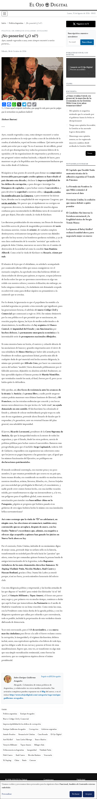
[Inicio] (48, 5)
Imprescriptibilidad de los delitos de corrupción (22, 724)
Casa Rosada (43, 735)
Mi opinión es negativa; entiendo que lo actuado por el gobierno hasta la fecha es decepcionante (81, 116)
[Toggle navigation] (5, 13)
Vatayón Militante (10, 745)
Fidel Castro (8, 755)
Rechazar (75, 794)
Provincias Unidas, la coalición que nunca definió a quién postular (80, 203)
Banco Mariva (40, 740)
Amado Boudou (9, 735)
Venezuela (48, 755)
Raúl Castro (20, 755)
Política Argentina (16, 23)
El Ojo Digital (56, 735)
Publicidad (81, 780)
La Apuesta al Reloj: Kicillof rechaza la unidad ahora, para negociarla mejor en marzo (80, 232)
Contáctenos (49, 780)
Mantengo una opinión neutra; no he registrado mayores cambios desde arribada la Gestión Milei (80, 141)
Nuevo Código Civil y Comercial (16, 719)
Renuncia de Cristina (26, 735)
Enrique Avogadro (27, 714)
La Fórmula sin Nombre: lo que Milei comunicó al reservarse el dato (79, 190)
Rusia (24, 760)
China (16, 760)
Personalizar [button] (7, 794)
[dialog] (48, 790)
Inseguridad (32, 750)
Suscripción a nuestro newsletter (78, 35)
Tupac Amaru (25, 745)
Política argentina (10, 714)
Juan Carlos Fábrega (24, 740)
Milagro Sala (39, 745)
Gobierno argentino (49, 729)
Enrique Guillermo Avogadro (14, 729)
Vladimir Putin (45, 750)
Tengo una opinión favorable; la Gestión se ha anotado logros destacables (82, 128)
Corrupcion (33, 729)
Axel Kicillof (8, 740)
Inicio (4, 23)
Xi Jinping (7, 760)
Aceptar (88, 794)
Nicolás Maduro (34, 755)
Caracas (32, 760)
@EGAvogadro (55, 677)
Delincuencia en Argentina (13, 750)
